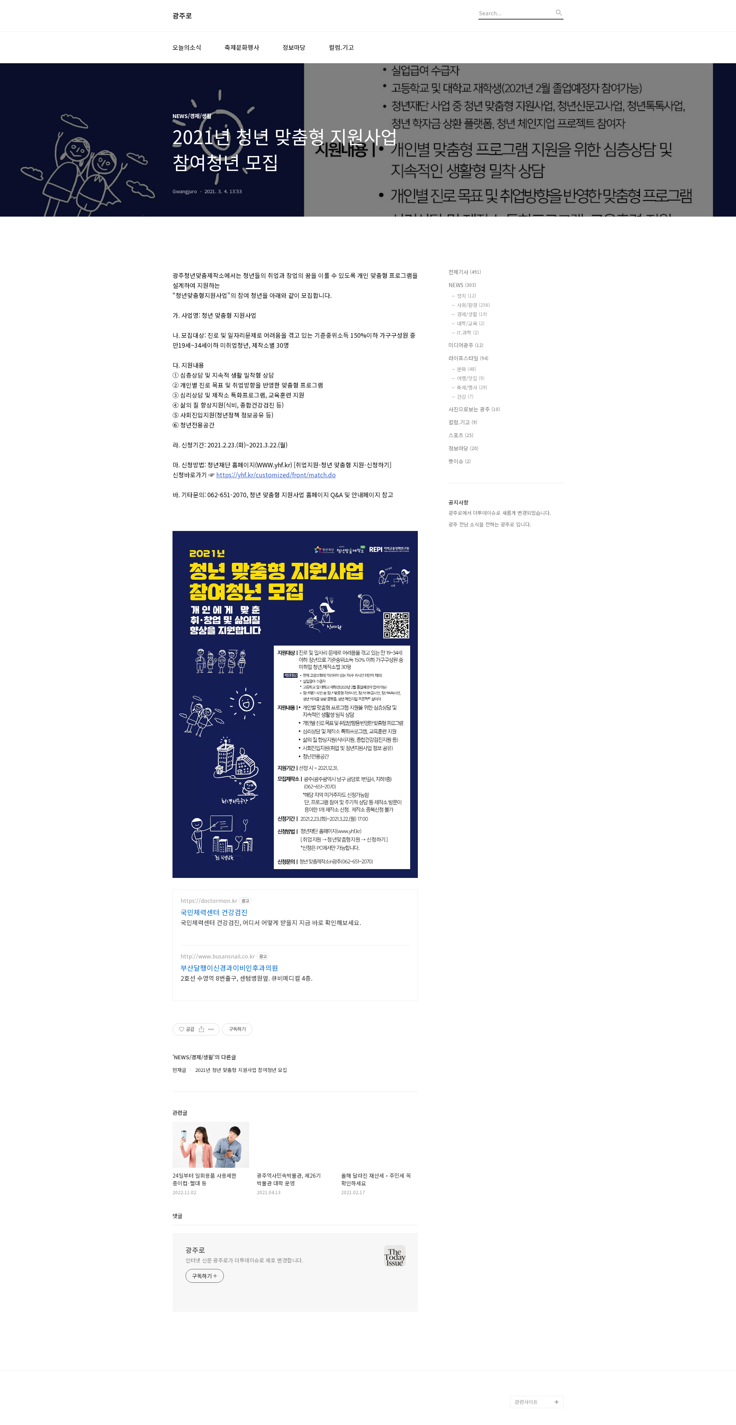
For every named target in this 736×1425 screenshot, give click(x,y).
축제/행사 (472, 387)
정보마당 (294, 47)
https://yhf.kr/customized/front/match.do (276, 474)
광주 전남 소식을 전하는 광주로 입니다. (490, 524)
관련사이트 (526, 1401)
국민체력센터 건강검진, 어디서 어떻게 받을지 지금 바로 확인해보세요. (271, 922)
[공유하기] (201, 1029)
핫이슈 (460, 461)
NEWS (462, 285)
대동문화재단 (529, 1377)
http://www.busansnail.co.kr (218, 956)
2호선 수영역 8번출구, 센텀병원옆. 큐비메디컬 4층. (246, 977)
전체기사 (465, 272)
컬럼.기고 (341, 47)
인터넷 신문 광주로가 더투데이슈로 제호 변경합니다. (244, 1260)
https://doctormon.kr (209, 900)
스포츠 (461, 435)
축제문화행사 (242, 47)
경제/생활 (472, 314)
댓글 (177, 1216)
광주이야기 (526, 1389)
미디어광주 (466, 345)
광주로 (182, 16)
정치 (466, 295)
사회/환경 (473, 305)
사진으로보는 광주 (474, 409)
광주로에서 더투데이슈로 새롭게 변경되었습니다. (500, 512)
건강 (465, 396)
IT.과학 (468, 332)
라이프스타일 (468, 358)
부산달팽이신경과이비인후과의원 (229, 967)
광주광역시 (526, 1352)
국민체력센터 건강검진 (214, 912)
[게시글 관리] (211, 1029)
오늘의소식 (186, 47)
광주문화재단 (529, 1365)
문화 (466, 369)
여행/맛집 (471, 378)
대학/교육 (471, 323)
